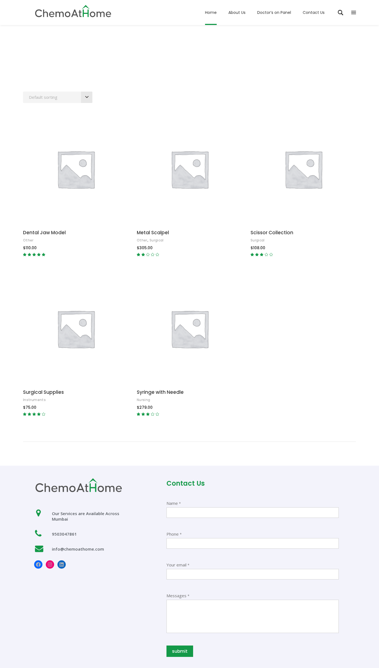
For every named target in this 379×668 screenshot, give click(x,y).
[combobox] (57, 97)
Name (173, 503)
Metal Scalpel (153, 232)
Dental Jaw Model (44, 232)
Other (28, 240)
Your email (178, 565)
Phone (174, 534)
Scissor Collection (272, 232)
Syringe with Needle (160, 392)
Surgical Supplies (43, 392)
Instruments (34, 399)
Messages (178, 595)
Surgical (157, 240)
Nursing (143, 399)
